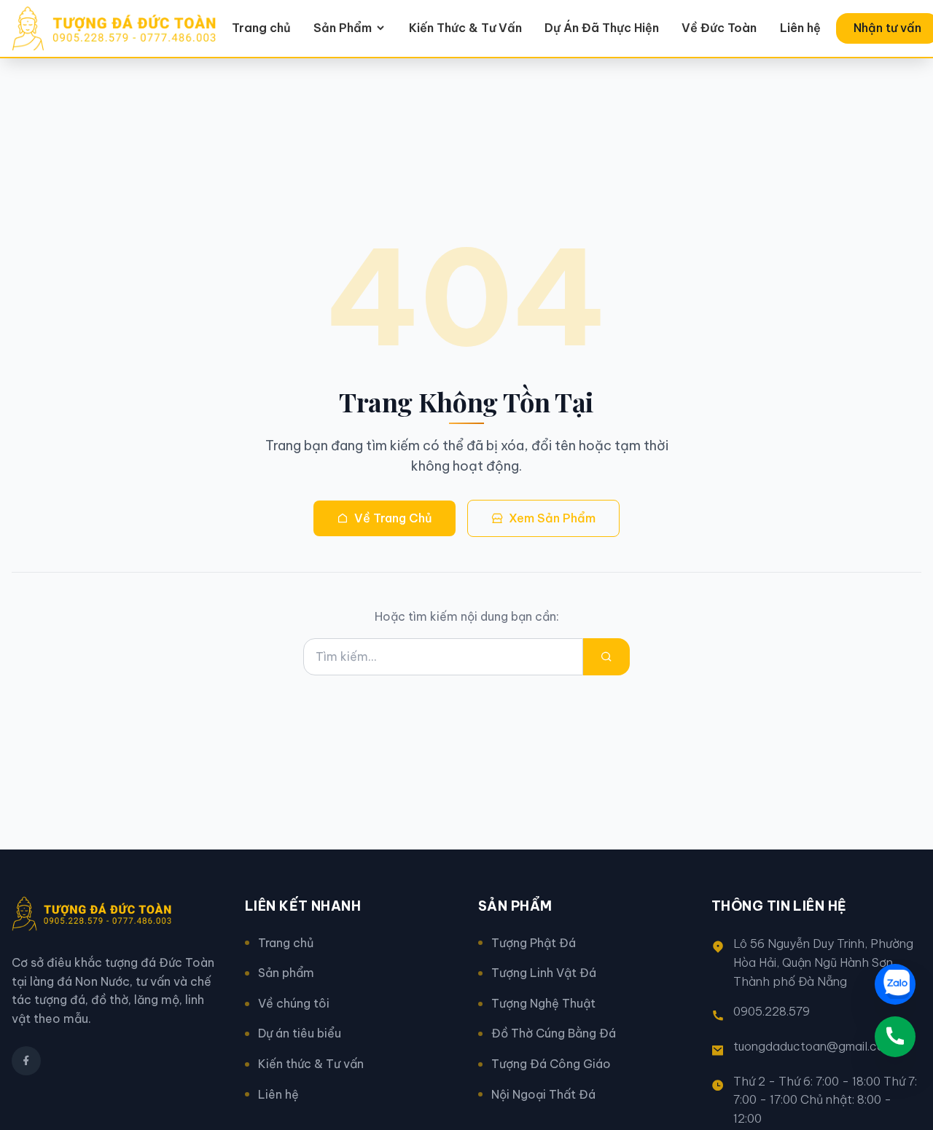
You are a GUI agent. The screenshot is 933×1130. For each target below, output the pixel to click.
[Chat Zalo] (895, 984)
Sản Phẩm (342, 27)
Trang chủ (261, 27)
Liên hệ (800, 27)
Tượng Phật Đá (533, 942)
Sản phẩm (286, 972)
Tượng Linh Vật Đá (543, 972)
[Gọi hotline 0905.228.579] (895, 1036)
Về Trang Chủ (393, 518)
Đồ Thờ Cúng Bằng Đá (553, 1033)
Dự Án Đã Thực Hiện (601, 27)
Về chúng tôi (293, 1003)
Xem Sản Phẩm (552, 518)
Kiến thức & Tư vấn (311, 1063)
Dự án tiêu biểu (299, 1033)
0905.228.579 (771, 1011)
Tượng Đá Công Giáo (551, 1063)
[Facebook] (26, 1060)
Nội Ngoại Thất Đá (543, 1094)
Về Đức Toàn (719, 27)
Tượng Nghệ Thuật (543, 1003)
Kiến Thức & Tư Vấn (465, 27)
